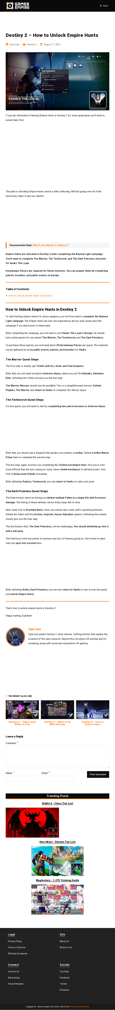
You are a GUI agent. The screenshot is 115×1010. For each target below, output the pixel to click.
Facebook (64, 977)
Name (10, 773)
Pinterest (64, 990)
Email (46, 773)
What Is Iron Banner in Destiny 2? (51, 245)
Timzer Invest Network (79, 1007)
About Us (64, 941)
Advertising (14, 977)
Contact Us (13, 971)
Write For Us (66, 947)
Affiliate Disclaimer (18, 953)
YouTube (64, 971)
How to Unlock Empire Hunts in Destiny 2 (31, 295)
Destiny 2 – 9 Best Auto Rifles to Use (22, 723)
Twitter (63, 984)
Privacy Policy (15, 941)
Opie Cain (14, 44)
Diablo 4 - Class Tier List (57, 803)
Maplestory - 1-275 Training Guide (57, 880)
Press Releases (16, 984)
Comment (12, 743)
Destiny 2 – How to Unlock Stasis (92, 723)
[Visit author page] (15, 636)
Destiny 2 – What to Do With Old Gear (57, 723)
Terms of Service (16, 947)
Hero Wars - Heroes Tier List (57, 841)
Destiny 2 (32, 44)
